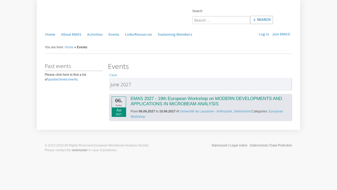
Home (69, 47)
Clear (113, 75)
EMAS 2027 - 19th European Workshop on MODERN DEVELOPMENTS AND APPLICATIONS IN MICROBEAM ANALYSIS (206, 101)
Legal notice (238, 145)
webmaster (80, 150)
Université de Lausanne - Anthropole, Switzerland (215, 111)
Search (197, 11)
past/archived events (63, 79)
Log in (264, 34)
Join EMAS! (281, 34)
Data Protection (281, 145)
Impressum (219, 145)
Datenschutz (259, 145)
